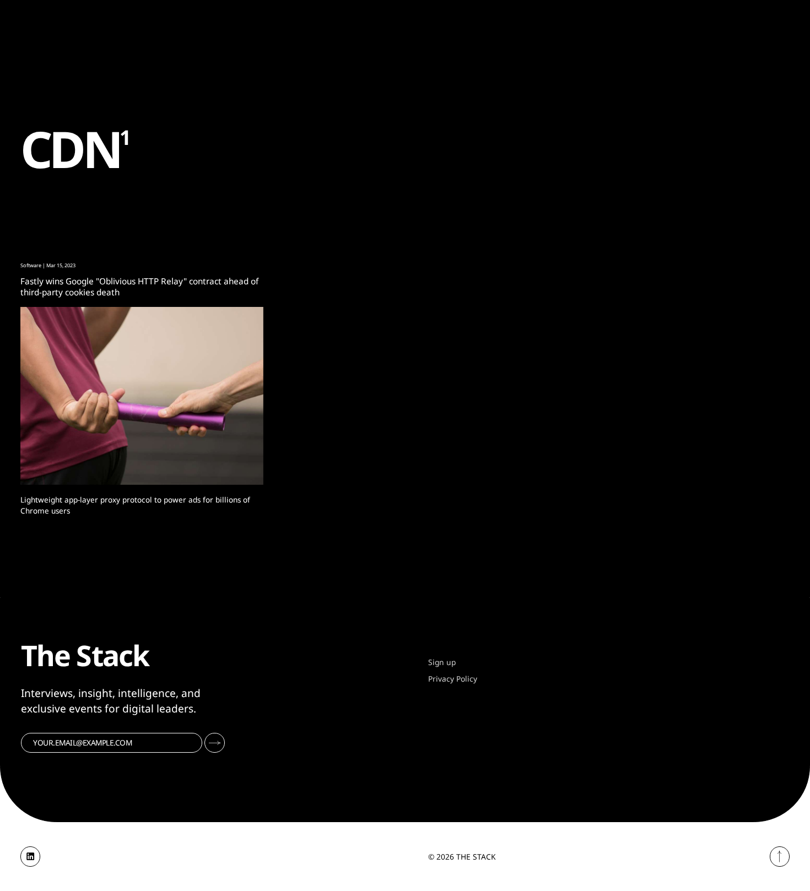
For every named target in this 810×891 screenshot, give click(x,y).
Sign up (442, 662)
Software (30, 265)
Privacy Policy (452, 678)
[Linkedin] (30, 856)
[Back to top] (780, 856)
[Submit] (214, 743)
